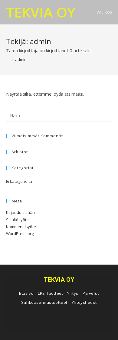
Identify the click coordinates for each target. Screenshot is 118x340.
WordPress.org (20, 233)
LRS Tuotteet (50, 293)
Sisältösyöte (17, 219)
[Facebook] (59, 320)
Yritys (72, 293)
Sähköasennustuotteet (44, 302)
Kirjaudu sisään (20, 212)
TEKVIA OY (40, 12)
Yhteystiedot (84, 302)
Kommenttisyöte (21, 226)
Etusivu (26, 293)
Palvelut (91, 293)
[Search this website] (59, 115)
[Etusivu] (7, 59)
